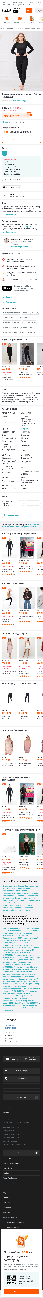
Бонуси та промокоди (11, 1188)
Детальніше (11, 214)
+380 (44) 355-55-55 (11, 1127)
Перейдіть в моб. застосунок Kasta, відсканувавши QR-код (26, 1279)
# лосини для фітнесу (28, 332)
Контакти (6, 1212)
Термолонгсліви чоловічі (14, 895)
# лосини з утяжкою (10, 327)
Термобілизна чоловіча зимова (22, 903)
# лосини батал (30, 322)
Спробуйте (17, 9)
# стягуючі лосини (28, 327)
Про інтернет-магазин (11, 1108)
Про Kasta (7, 1158)
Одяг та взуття (10, 1032)
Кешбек (6, 1173)
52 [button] (4, 152)
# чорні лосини (24, 317)
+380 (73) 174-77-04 (11, 1134)
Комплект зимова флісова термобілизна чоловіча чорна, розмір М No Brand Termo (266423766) (20, 1007)
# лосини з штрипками (11, 322)
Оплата (6, 1198)
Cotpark (27, 227)
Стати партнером (6, 3)
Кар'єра (6, 1113)
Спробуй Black (21, 1079)
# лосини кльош (9, 317)
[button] (12, 515)
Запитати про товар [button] (19, 247)
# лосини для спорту (31, 313)
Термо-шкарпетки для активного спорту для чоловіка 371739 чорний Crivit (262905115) (19, 974)
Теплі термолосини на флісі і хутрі (17, 905)
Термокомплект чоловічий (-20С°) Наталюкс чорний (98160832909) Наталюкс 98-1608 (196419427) (21, 931)
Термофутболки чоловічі (14, 900)
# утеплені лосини (10, 332)
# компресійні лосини (11, 313)
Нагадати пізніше (21, 1292)
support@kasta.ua (10, 1141)
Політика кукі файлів (11, 1227)
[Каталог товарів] (29, 10)
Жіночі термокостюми (26, 527)
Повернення (8, 1207)
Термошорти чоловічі (12, 908)
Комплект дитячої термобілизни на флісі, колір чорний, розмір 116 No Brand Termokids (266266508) (21, 1000)
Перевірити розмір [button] (12, 180)
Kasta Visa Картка (10, 1178)
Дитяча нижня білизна (20, 910)
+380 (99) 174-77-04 (11, 1138)
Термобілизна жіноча (12, 891)
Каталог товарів (21, 1086)
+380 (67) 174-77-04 (11, 1131)
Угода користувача (10, 1217)
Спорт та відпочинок (10, 1027)
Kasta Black (7, 1168)
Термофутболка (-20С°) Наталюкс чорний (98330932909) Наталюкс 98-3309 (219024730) (20, 940)
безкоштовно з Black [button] (15, 262)
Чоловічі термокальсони (25, 898)
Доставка (6, 1203)
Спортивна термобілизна (13, 886)
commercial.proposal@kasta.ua (15, 1144)
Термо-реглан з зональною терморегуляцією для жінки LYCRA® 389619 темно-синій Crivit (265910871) (21, 988)
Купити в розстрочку (21, 140)
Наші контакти (8, 1103)
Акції (4, 1193)
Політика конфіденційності (13, 1222)
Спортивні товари (12, 1041)
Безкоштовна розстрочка (12, 1183)
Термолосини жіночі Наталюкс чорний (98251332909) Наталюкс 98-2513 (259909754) (21, 969)
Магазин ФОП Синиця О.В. (22, 239)
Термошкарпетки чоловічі (27, 893)
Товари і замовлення (11, 1163)
